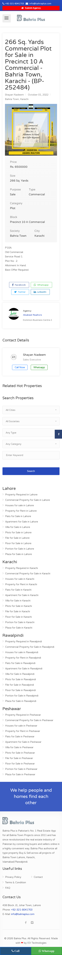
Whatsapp (43, 284)
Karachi (24, 99)
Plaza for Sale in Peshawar (20, 774)
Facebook (20, 284)
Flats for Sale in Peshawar (19, 736)
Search (31, 471)
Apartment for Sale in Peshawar (23, 741)
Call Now (20, 367)
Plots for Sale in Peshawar (20, 752)
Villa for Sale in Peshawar (19, 747)
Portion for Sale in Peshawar (21, 769)
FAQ (7, 887)
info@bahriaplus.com (40, 3)
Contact (38, 877)
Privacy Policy (13, 877)
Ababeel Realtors (32, 315)
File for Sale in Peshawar (19, 758)
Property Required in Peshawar (23, 714)
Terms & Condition (15, 882)
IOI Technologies (36, 942)
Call (17, 951)
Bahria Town (12, 99)
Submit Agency (32, 8)
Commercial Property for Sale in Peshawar (29, 720)
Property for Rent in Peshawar (22, 731)
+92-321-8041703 (14, 3)
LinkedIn (41, 292)
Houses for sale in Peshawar (21, 725)
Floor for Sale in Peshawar (20, 763)
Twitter (21, 292)
